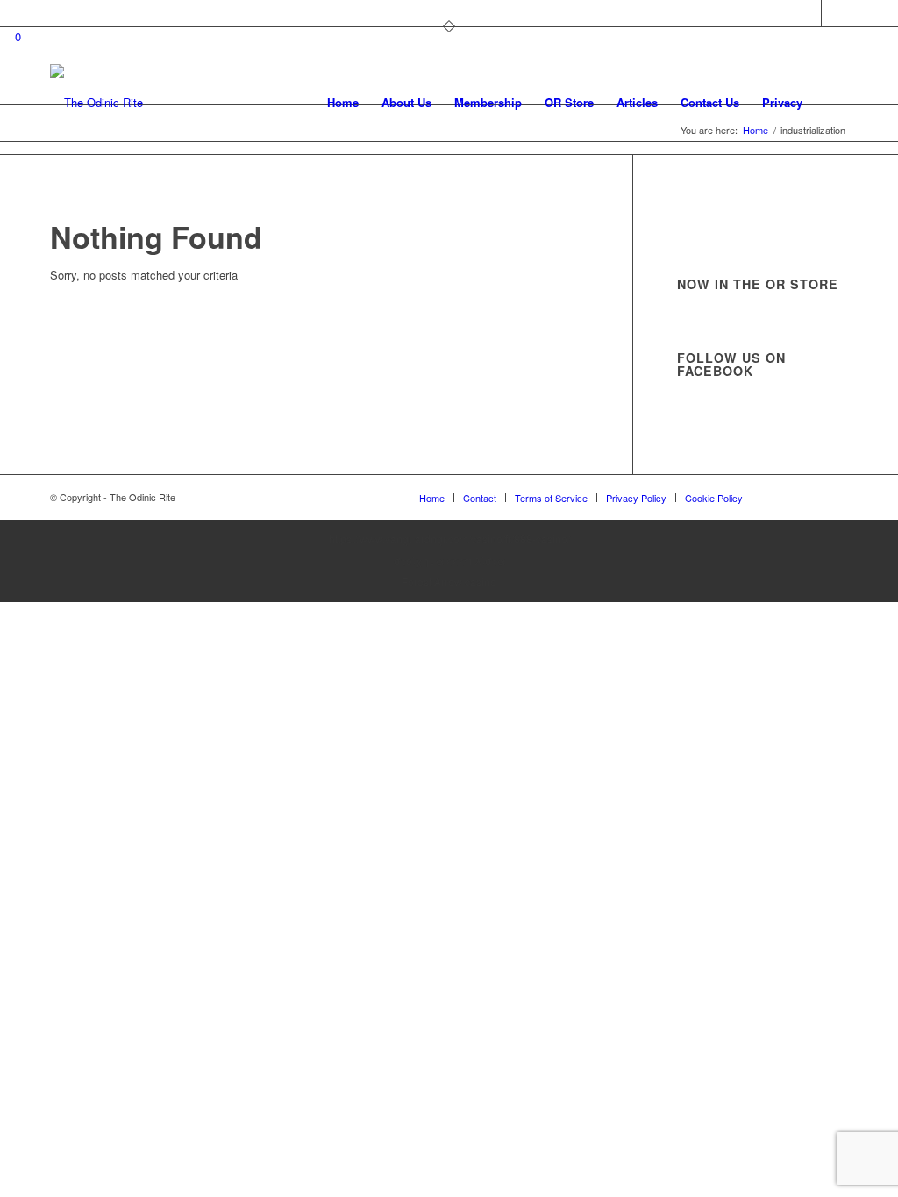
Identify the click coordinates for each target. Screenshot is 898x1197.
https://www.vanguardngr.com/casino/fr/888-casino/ (449, 538)
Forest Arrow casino (449, 581)
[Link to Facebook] (808, 13)
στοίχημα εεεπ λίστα (449, 560)
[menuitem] (343, 102)
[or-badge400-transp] (96, 102)
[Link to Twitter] (782, 13)
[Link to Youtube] (835, 13)
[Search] (831, 102)
